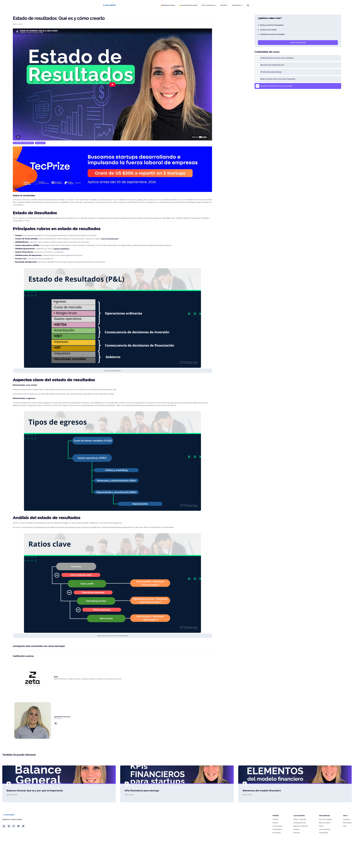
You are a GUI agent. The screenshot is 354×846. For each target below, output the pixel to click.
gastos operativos (61, 249)
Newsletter (347, 823)
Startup (275, 819)
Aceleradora (277, 829)
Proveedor (277, 833)
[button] (209, 5)
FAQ (344, 826)
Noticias (296, 833)
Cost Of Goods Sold (109, 239)
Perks (321, 826)
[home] (109, 5)
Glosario (296, 829)
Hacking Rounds (299, 823)
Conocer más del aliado (298, 42)
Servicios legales (325, 819)
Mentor (275, 823)
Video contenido (299, 819)
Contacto (346, 819)
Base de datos (324, 823)
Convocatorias (324, 829)
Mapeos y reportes (300, 826)
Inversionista (277, 826)
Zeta (56, 677)
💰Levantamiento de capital (188, 5)
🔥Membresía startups (168, 5)
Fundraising (323, 833)
